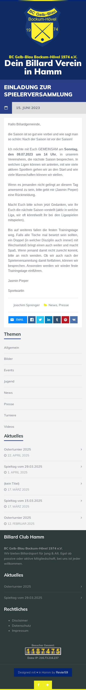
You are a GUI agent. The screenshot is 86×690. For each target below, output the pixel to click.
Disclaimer (20, 620)
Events (9, 370)
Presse (64, 305)
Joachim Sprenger (26, 305)
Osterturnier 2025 (17, 449)
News (53, 305)
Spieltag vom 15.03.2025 (23, 501)
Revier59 (62, 672)
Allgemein (11, 347)
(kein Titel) (11, 483)
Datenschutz (21, 626)
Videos (9, 427)
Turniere (10, 415)
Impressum (20, 631)
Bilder (8, 359)
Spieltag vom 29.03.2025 (23, 466)
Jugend (9, 381)
